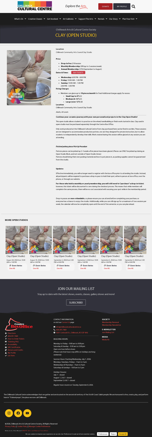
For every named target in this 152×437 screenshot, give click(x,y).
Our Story (113, 18)
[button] (133, 6)
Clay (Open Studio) (16, 256)
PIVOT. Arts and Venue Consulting (35, 431)
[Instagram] (9, 413)
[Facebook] (18, 413)
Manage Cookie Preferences (39, 426)
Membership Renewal (110, 322)
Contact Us (66, 322)
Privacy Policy (10, 426)
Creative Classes (35, 18)
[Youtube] (27, 413)
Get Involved (52, 18)
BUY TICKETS (78, 72)
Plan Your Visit (128, 18)
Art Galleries (68, 18)
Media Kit (105, 339)
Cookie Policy (22, 426)
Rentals (101, 18)
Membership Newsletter (111, 325)
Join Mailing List (108, 332)
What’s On (18, 18)
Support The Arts (85, 18)
